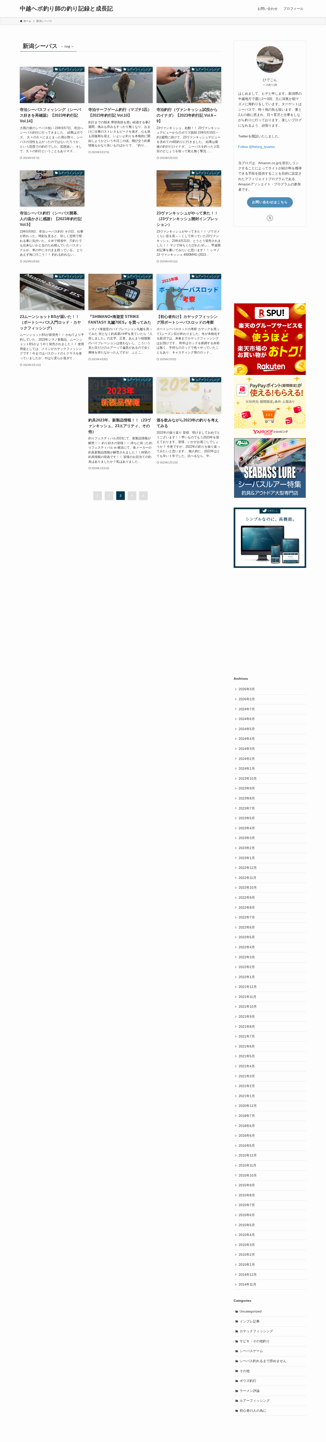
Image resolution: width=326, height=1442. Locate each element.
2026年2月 (247, 699)
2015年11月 (247, 1165)
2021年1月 (247, 1096)
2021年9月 (247, 1016)
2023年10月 (248, 778)
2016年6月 (247, 1135)
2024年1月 (247, 768)
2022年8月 (247, 907)
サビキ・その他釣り (255, 1341)
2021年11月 (247, 997)
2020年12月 (248, 1106)
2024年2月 (247, 759)
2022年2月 (247, 967)
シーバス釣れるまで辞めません (263, 1361)
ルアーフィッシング (255, 1400)
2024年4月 (247, 739)
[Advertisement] (120, 196)
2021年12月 (248, 987)
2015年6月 (247, 1215)
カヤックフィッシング (256, 1331)
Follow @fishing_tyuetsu (256, 147)
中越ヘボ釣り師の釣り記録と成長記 (66, 8)
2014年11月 (247, 1284)
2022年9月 (247, 897)
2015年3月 (247, 1245)
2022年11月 (247, 878)
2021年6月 (247, 1046)
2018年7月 (247, 1116)
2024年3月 (247, 749)
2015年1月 (247, 1264)
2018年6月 (247, 1126)
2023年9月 (247, 788)
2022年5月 (247, 937)
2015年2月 (247, 1254)
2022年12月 (248, 868)
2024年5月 (247, 729)
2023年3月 (247, 838)
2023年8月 (247, 798)
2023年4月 (247, 828)
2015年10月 (248, 1175)
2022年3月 (247, 957)
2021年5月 (247, 1056)
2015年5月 (247, 1225)
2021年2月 (247, 1086)
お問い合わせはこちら (270, 202)
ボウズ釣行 (248, 1381)
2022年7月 (247, 917)
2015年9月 (247, 1185)
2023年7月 (247, 808)
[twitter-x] (270, 218)
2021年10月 (248, 1006)
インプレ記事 (250, 1321)
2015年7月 (247, 1205)
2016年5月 (247, 1145)
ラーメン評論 (250, 1391)
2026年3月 (247, 689)
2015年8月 (247, 1195)
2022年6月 (247, 927)
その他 (245, 1371)
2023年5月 (247, 818)
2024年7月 (247, 709)
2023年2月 (247, 848)
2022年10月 (248, 887)
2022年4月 (247, 947)
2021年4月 (247, 1066)
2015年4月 (247, 1235)
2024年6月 (247, 719)
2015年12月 (248, 1155)
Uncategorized (251, 1311)
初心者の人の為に (253, 1410)
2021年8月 (247, 1026)
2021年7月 (247, 1036)
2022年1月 (247, 977)
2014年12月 (248, 1274)
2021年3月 (247, 1076)
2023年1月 (247, 858)
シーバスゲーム (251, 1351)
